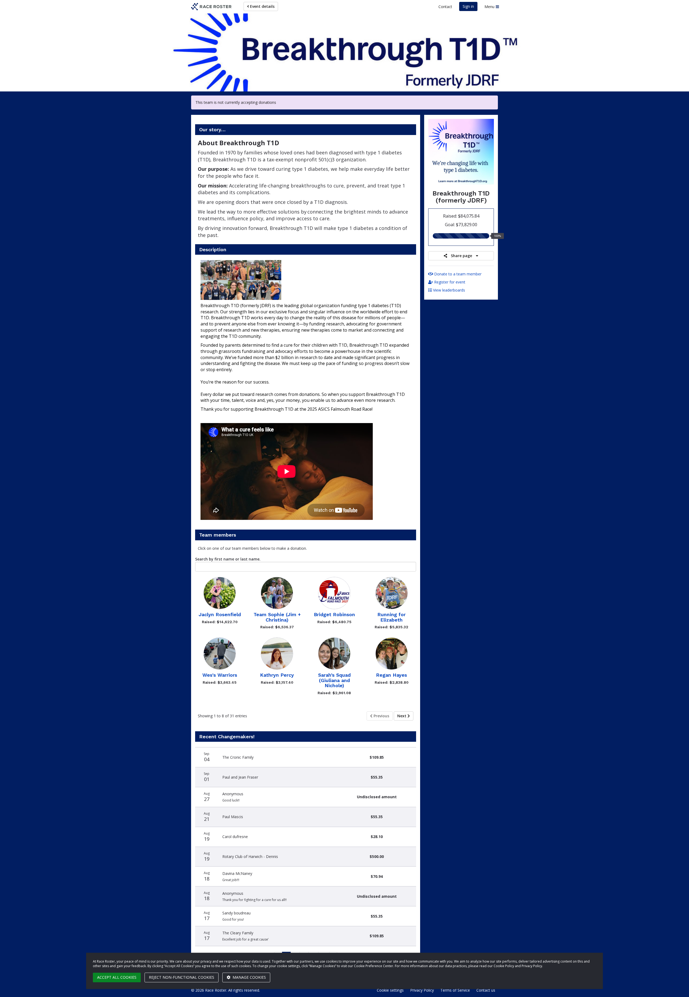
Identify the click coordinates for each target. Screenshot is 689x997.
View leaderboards (448, 290)
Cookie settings (390, 990)
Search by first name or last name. (228, 559)
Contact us (485, 990)
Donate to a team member (457, 273)
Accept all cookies (116, 977)
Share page (461, 255)
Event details (262, 6)
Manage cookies (248, 977)
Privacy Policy (422, 990)
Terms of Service (455, 990)
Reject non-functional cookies (181, 977)
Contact (445, 6)
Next (402, 715)
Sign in (468, 6)
